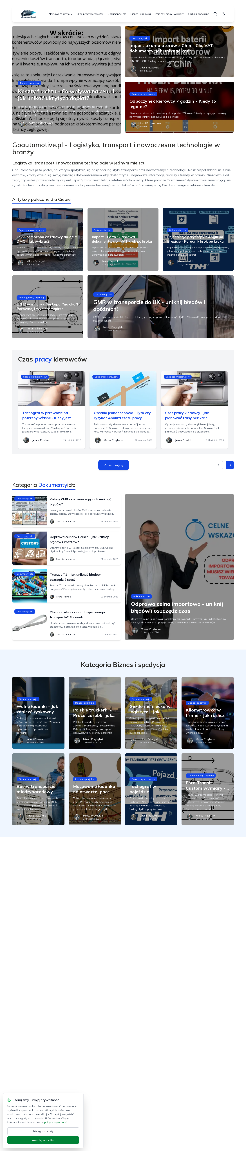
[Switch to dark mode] (223, 14)
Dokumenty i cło (117, 13)
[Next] (230, 465)
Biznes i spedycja (141, 13)
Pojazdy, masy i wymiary (169, 13)
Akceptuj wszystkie (43, 1140)
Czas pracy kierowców (90, 13)
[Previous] (219, 465)
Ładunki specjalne (198, 13)
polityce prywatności (56, 1122)
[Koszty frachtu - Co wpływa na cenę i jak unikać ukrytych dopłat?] (66, 80)
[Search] (215, 14)
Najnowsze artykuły (60, 13)
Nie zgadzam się (43, 1131)
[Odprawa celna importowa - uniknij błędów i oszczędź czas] (179, 567)
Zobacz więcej (113, 465)
